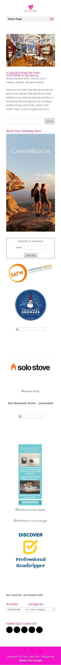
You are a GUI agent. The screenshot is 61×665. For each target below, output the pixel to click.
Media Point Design (30, 660)
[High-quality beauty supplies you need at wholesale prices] (30, 509)
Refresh (20, 82)
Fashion (10, 82)
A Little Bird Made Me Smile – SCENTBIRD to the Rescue (24, 74)
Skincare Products (34, 82)
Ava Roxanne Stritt (19, 78)
